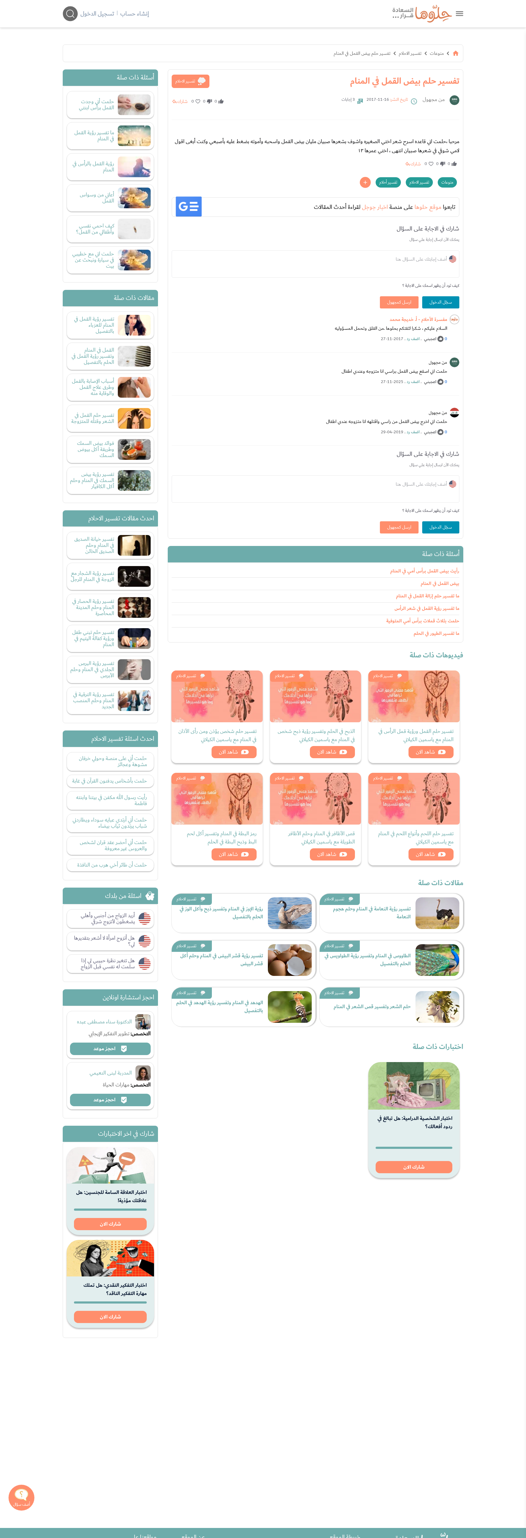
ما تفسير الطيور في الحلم (436, 633)
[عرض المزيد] (365, 182)
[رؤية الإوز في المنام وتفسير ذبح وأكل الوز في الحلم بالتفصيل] (290, 913)
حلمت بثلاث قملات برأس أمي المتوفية (422, 621)
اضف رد (413, 339)
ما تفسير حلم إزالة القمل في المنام (427, 596)
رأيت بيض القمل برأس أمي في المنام (424, 571)
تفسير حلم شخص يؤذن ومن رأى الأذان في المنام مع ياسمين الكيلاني (217, 735)
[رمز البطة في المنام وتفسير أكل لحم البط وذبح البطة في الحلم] (217, 799)
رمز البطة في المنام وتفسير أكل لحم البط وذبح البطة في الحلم (222, 837)
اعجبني (430, 339)
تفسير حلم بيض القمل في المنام (362, 53)
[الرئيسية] (455, 53)
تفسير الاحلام (410, 53)
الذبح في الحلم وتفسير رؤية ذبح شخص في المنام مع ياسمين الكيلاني (316, 735)
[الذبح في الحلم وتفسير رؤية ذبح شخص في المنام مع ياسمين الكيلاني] (315, 696)
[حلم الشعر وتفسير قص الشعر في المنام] (437, 1007)
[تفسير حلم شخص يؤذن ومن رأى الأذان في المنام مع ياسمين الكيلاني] (217, 696)
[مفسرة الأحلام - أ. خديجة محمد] (454, 319)
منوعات (437, 53)
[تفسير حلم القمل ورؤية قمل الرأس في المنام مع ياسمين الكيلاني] (414, 696)
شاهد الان (425, 752)
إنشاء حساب (134, 13)
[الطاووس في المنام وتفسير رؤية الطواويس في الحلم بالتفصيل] (437, 960)
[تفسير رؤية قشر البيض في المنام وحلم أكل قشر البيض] (290, 960)
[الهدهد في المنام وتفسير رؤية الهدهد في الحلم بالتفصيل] (290, 1007)
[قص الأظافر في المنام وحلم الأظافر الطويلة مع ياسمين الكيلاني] (315, 799)
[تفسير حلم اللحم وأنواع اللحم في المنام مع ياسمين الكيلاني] (414, 799)
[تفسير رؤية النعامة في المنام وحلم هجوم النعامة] (437, 913)
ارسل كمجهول (399, 302)
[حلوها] (459, 13)
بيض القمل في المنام (440, 583)
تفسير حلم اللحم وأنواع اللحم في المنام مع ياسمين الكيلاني (416, 837)
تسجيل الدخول (97, 13)
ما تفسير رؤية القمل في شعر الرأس (426, 608)
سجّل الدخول (441, 302)
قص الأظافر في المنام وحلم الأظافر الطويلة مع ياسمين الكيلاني (321, 837)
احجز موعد (105, 1048)
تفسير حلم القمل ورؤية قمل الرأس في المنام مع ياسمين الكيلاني (416, 735)
